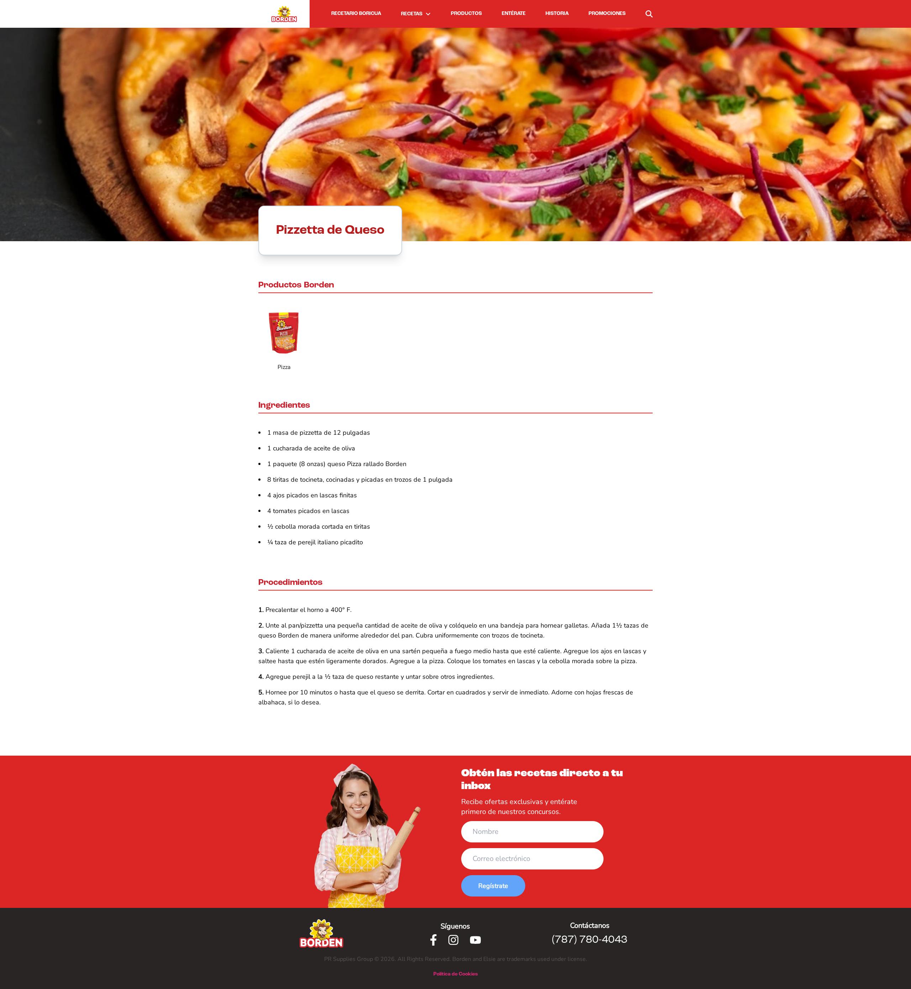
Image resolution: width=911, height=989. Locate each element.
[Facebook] (433, 940)
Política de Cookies (455, 974)
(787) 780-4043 (589, 940)
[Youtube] (475, 940)
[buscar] (649, 13)
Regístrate (493, 886)
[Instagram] (453, 940)
